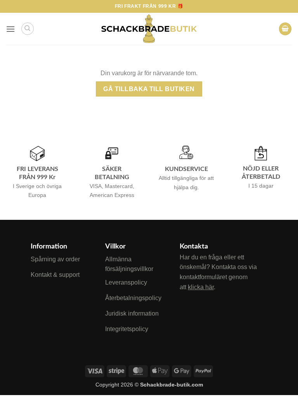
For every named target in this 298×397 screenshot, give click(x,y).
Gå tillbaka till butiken (148, 89)
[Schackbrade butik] (149, 29)
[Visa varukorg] (285, 28)
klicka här (201, 287)
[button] (10, 28)
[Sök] (27, 28)
